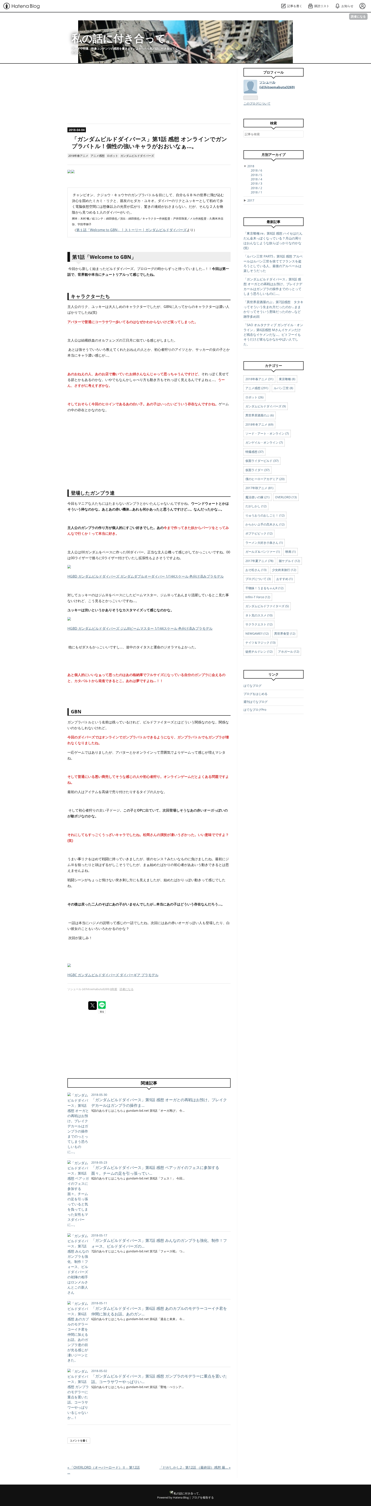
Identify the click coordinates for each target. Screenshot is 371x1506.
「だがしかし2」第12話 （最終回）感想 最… (195, 1467)
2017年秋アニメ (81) (259, 488)
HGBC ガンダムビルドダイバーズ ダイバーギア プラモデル (112, 975)
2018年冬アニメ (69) (259, 424)
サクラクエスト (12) (258, 624)
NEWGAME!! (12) (257, 633)
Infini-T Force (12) (257, 597)
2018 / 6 (256, 170)
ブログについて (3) (258, 579)
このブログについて (257, 103)
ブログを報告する (203, 1497)
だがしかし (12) (255, 506)
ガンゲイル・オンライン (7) (264, 442)
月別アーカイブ (274, 154)
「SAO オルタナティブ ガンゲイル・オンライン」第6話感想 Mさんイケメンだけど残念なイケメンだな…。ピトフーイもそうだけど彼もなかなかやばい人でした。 (273, 334)
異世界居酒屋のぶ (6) (259, 415)
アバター (74, 321)
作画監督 (164, 218)
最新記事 (273, 221)
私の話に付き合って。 (124, 38)
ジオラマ (171, 647)
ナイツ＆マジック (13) (260, 642)
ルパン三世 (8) (283, 388)
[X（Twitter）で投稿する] (92, 1005)
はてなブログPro (254, 710)
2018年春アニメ (78, 156)
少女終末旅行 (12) (284, 570)
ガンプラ (138, 195)
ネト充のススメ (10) (258, 615)
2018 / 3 (256, 183)
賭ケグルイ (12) (289, 561)
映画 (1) (290, 552)
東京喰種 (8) (287, 379)
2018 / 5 (256, 175)
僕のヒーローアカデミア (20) (264, 479)
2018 (250, 166)
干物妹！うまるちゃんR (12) (264, 588)
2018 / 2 (256, 188)
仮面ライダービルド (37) (261, 461)
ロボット (112, 156)
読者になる (358, 16)
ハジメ (94, 922)
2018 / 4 (256, 179)
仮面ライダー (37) (257, 470)
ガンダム (92, 552)
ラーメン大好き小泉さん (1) (264, 543)
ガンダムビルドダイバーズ (137, 156)
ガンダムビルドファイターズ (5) (267, 606)
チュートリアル (114, 274)
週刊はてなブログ (255, 702)
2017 (250, 200)
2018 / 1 (256, 192)
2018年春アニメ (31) (259, 379)
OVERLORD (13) (286, 497)
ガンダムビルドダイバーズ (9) (265, 406)
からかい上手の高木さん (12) (264, 524)
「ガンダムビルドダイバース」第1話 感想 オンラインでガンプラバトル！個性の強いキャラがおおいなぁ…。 (149, 142)
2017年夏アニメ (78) (259, 561)
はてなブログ (252, 686)
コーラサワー (105, 321)
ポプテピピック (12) (258, 533)
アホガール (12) (288, 651)
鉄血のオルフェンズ (103, 340)
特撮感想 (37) (254, 452)
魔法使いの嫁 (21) (257, 497)
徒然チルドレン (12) (258, 651)
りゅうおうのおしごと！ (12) (264, 515)
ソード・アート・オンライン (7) (267, 433)
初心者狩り (162, 349)
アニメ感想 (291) (256, 388)
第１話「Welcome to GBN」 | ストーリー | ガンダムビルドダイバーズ (131, 229)
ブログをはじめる (255, 694)
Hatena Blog (181, 1497)
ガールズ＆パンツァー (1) (262, 552)
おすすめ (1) (284, 579)
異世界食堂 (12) (284, 633)
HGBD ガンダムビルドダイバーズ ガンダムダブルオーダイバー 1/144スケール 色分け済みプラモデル (145, 576)
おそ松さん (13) (255, 570)
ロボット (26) (254, 397)
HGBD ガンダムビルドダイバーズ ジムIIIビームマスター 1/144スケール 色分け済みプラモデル (140, 628)
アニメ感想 (98, 156)
